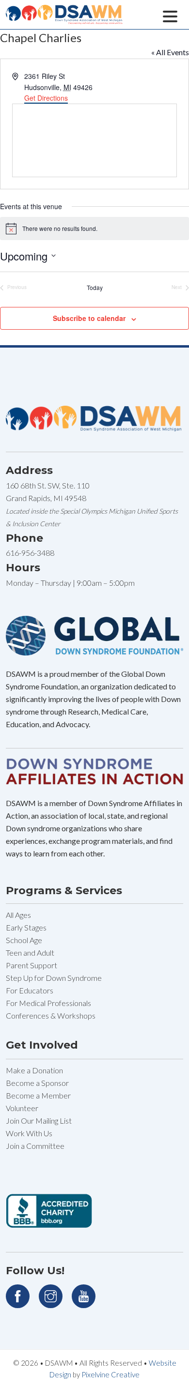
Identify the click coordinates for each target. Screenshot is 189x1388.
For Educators (29, 990)
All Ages (18, 914)
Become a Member (38, 1095)
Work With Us (29, 1133)
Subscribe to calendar (89, 318)
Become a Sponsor (37, 1082)
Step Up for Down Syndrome (54, 977)
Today (95, 287)
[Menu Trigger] (170, 15)
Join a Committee (35, 1145)
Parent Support (31, 965)
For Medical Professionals (48, 1002)
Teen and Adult (30, 952)
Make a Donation (34, 1070)
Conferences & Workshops (50, 1015)
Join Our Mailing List (39, 1120)
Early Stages (26, 927)
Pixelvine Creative (110, 1374)
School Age (24, 940)
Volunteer (22, 1108)
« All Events (170, 52)
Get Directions (46, 98)
